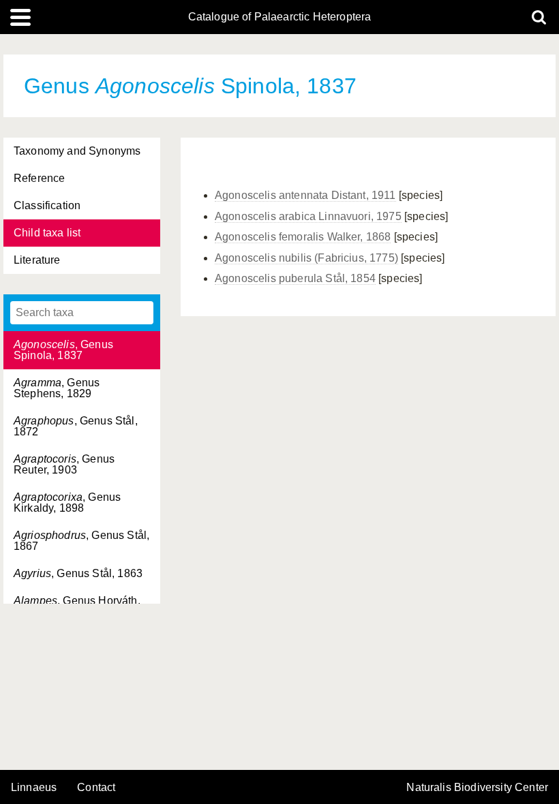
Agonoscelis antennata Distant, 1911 (305, 195)
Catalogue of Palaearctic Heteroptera (280, 17)
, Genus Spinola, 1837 (63, 350)
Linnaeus (34, 787)
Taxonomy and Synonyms (77, 151)
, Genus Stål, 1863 (78, 573)
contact (96, 787)
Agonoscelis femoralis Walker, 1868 (303, 237)
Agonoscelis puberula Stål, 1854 (295, 278)
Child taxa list (47, 232)
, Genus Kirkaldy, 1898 (67, 502)
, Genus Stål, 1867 (81, 540)
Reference (39, 178)
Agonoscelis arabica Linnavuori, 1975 (308, 216)
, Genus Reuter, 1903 (64, 464)
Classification (47, 205)
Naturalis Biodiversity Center (477, 787)
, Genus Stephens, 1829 (57, 388)
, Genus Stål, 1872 (76, 426)
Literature (37, 260)
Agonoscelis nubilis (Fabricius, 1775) (306, 258)
